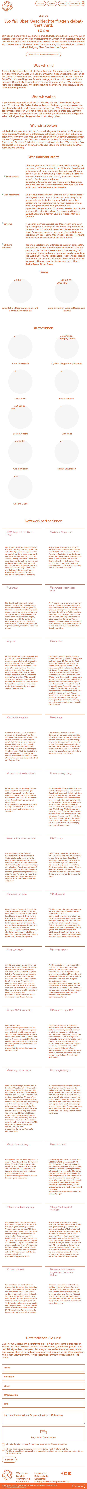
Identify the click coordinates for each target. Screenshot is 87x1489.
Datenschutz (15, 1453)
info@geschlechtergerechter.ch (51, 1481)
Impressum (40, 1473)
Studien (52, 3)
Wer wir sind (23, 1478)
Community (22, 1481)
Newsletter (40, 1478)
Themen (40, 3)
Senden (9, 1459)
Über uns (74, 3)
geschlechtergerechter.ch (27, 1451)
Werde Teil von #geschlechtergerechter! (44, 54)
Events (62, 3)
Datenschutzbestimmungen (16, 1487)
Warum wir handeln (22, 1474)
